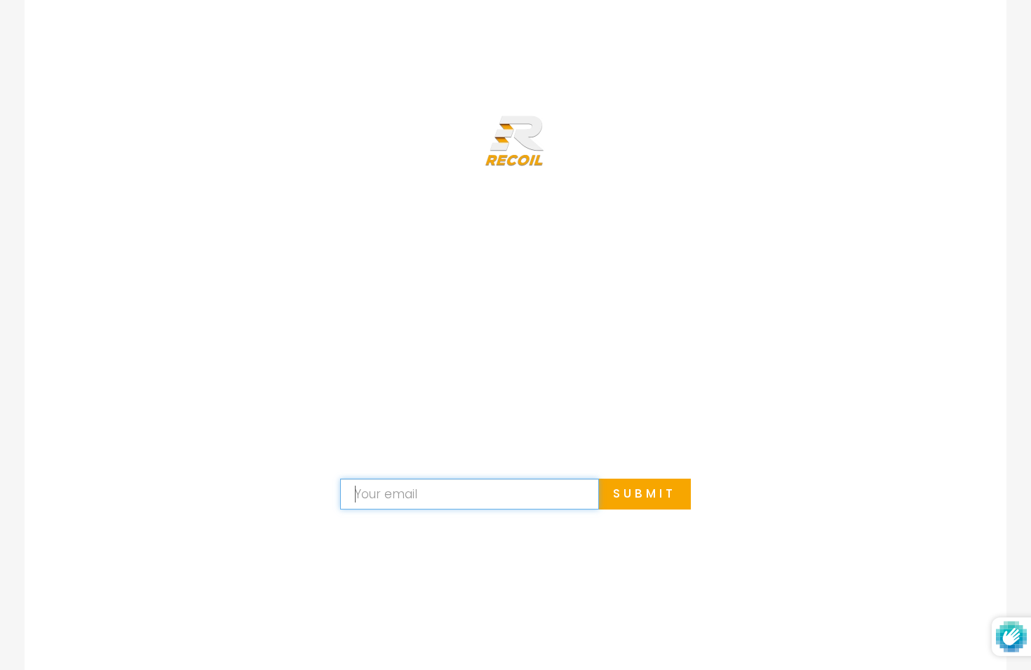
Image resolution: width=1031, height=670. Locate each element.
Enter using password (909, 33)
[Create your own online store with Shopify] (595, 638)
